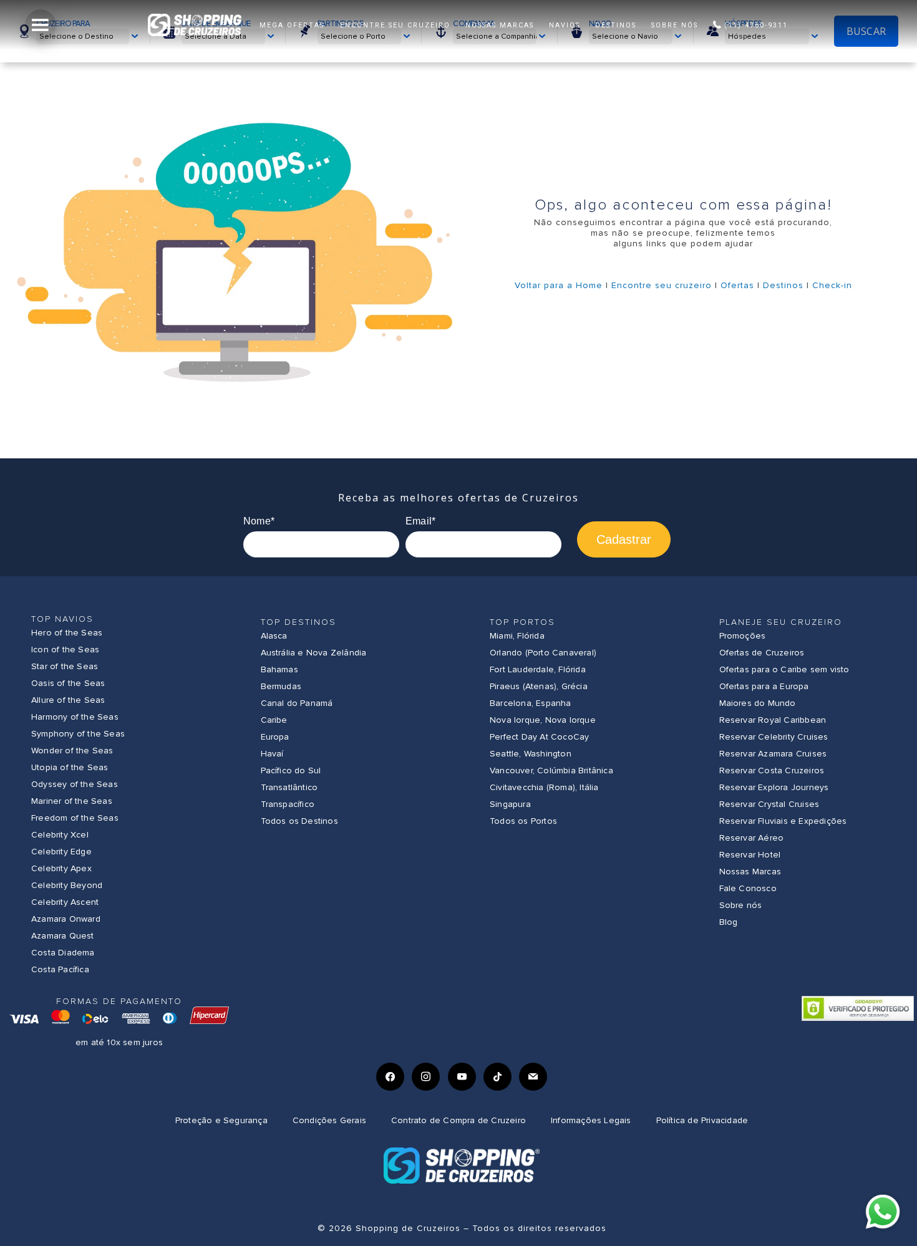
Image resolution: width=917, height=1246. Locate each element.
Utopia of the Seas (70, 767)
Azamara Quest (62, 935)
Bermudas (281, 686)
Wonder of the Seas (72, 750)
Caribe (274, 720)
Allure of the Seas (68, 700)
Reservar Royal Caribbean (773, 720)
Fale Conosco (748, 888)
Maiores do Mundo (757, 703)
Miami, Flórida (517, 635)
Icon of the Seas (65, 649)
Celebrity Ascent (65, 902)
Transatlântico (289, 787)
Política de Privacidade (702, 1120)
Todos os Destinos (299, 821)
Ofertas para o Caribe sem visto (784, 669)
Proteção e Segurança (221, 1120)
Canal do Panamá (297, 703)
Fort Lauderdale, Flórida (538, 669)
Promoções (742, 635)
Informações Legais (591, 1120)
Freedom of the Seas (75, 818)
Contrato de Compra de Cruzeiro (458, 1120)
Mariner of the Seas (71, 801)
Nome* (258, 521)
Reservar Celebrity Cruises (773, 737)
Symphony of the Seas (78, 733)
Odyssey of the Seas (74, 784)
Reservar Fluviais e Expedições (783, 821)
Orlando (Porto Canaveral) (543, 652)
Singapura (510, 804)
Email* (420, 521)
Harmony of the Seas (75, 717)
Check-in (832, 285)
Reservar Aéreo (751, 838)
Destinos (783, 285)
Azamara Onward (65, 919)
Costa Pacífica (60, 969)
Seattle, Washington (530, 753)
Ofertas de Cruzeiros (762, 652)
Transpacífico (288, 804)
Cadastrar (623, 539)
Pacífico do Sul (291, 770)
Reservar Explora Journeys (774, 787)
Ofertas (737, 285)
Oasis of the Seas (68, 683)
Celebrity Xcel (60, 834)
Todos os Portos (523, 821)
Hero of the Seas (66, 632)
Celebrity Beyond (66, 885)
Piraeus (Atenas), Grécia (539, 686)
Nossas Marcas (750, 871)
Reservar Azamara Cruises (773, 753)
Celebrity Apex (61, 868)
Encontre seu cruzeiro (661, 285)
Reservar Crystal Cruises (769, 804)
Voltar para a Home (559, 285)
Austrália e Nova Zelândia (314, 652)
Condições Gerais (329, 1120)
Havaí (272, 753)
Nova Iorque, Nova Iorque (543, 720)
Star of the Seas (64, 666)
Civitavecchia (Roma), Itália (544, 787)
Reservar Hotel (750, 854)
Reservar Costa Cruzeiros (772, 770)
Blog (728, 922)
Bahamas (279, 669)
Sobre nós (740, 905)
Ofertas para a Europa (764, 686)
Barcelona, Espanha (530, 703)
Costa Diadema (63, 952)
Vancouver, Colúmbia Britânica (551, 770)
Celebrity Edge (61, 851)
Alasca (274, 635)
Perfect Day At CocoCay (539, 737)
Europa (275, 737)
